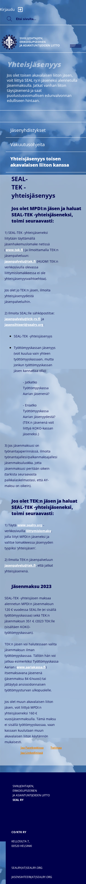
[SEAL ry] (34, 35)
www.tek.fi (14, 250)
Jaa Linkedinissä (32, 753)
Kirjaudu (8, 9)
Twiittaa (56, 748)
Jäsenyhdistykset (28, 130)
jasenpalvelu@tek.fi (20, 261)
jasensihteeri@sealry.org (24, 324)
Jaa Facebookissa (32, 748)
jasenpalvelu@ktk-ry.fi (22, 319)
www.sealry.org (29, 525)
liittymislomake (38, 531)
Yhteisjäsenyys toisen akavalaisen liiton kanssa (39, 162)
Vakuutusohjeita (27, 144)
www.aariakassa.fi (31, 667)
